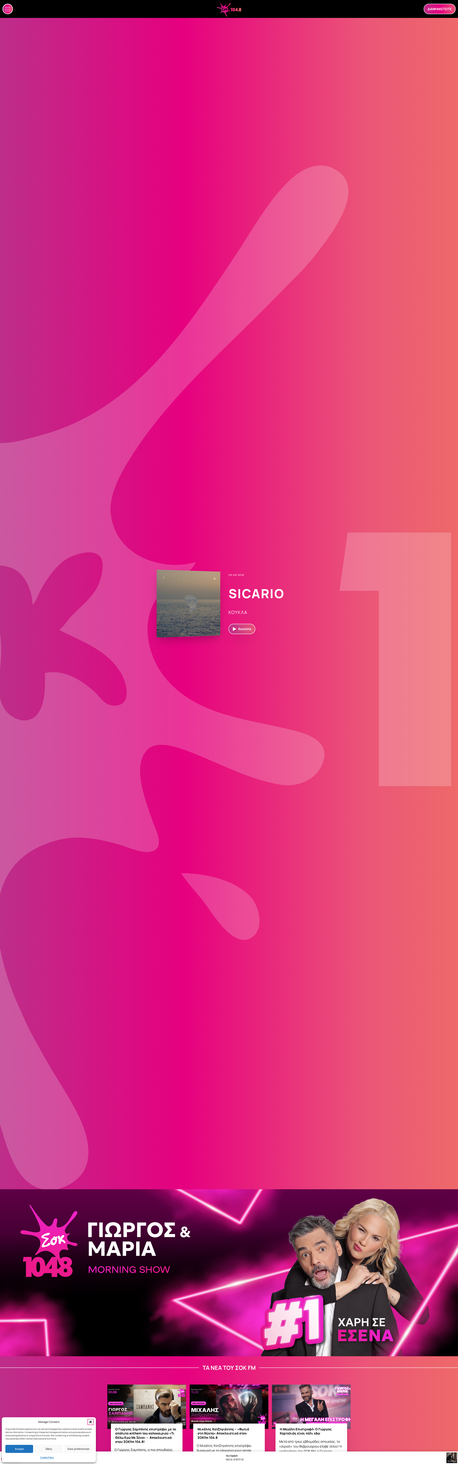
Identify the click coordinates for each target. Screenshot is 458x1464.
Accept (19, 1449)
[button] (90, 1422)
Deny (49, 1449)
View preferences (78, 1449)
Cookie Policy (47, 1457)
